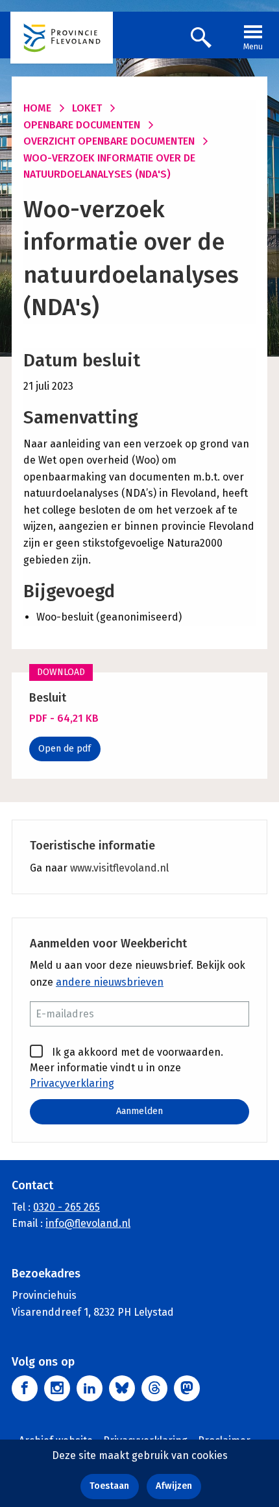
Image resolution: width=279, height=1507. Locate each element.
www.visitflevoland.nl (119, 868)
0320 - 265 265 (66, 1207)
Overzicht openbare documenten (109, 141)
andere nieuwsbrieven (110, 982)
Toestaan (109, 1485)
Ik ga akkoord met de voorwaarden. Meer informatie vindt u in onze (126, 1067)
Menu (253, 46)
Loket (87, 108)
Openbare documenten (81, 125)
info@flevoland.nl (87, 1223)
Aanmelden (139, 1111)
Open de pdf (64, 748)
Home (37, 108)
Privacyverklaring (72, 1083)
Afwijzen (174, 1485)
